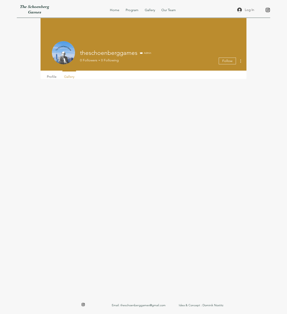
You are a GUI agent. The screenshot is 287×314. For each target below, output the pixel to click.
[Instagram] (268, 10)
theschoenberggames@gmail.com (143, 305)
